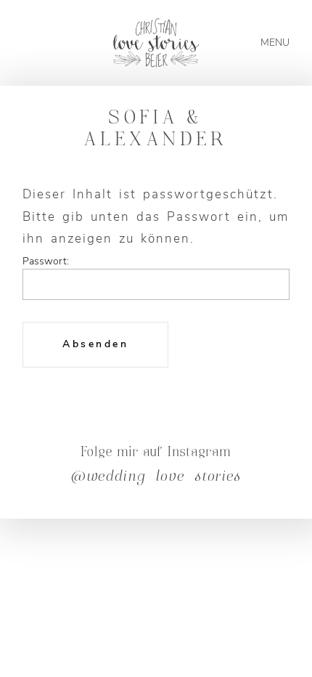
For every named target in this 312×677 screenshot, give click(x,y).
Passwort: (45, 265)
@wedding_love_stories (156, 477)
